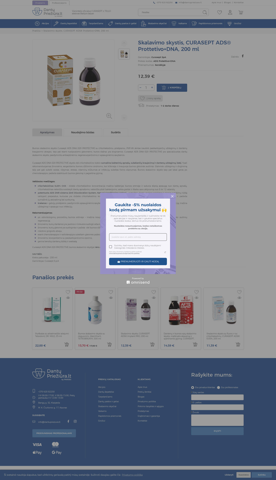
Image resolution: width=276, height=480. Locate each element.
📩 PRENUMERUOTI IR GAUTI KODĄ (138, 261)
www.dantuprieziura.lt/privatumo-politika (124, 253)
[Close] (172, 196)
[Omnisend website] (138, 280)
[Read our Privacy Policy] (165, 252)
